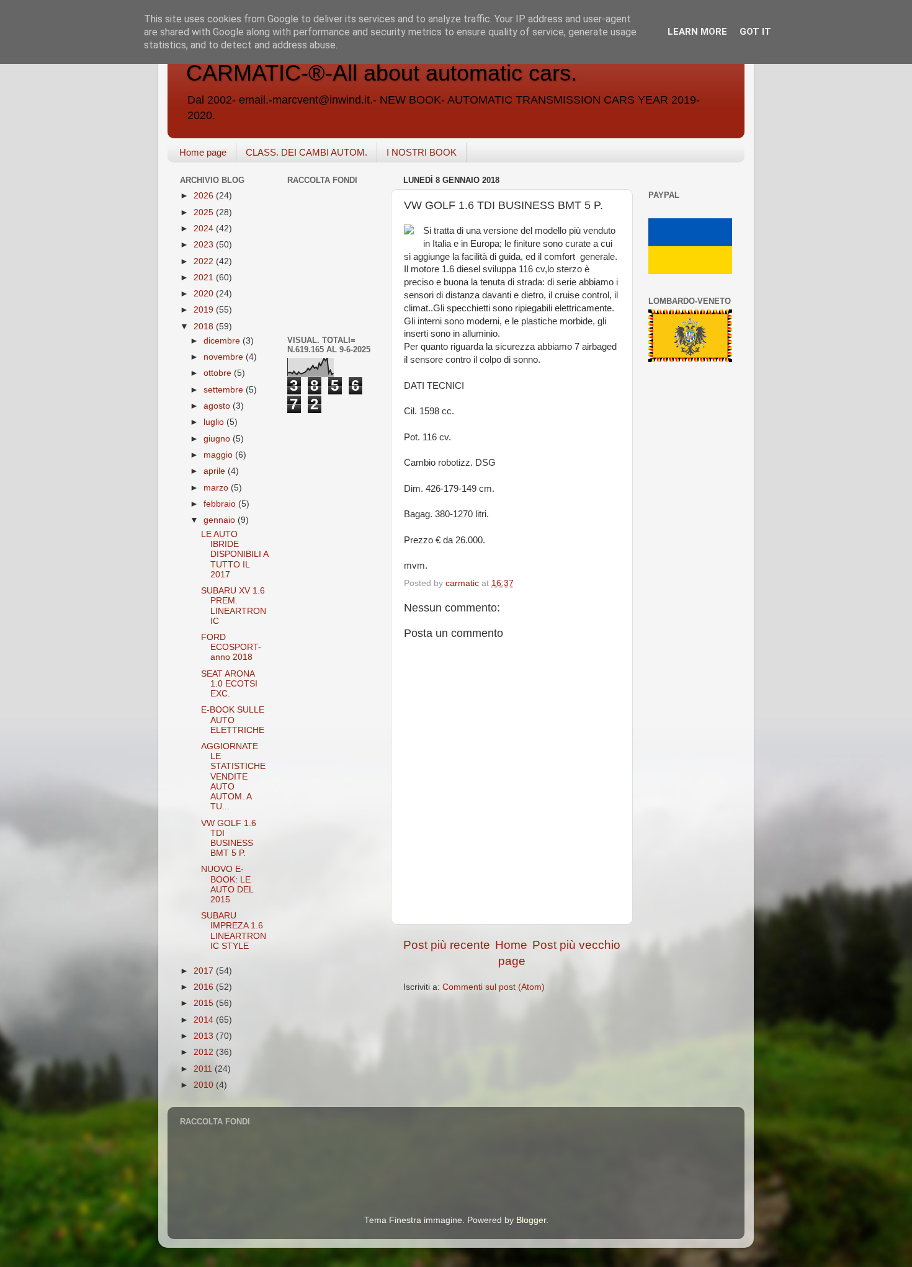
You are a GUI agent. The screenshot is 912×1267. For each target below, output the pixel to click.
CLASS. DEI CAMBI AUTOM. (306, 152)
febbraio (220, 504)
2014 (205, 1020)
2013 (205, 1036)
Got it (755, 31)
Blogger (531, 1220)
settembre (224, 389)
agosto (218, 406)
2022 (205, 261)
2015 (205, 1003)
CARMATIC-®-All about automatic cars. (381, 73)
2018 (205, 326)
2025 (205, 212)
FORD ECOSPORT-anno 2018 (231, 647)
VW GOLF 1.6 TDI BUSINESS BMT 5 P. (228, 838)
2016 (205, 987)
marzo (217, 487)
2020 (205, 293)
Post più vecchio (576, 944)
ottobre (218, 373)
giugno (218, 438)
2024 (205, 228)
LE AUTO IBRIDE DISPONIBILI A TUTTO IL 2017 (234, 554)
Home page (202, 152)
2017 (205, 971)
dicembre (223, 340)
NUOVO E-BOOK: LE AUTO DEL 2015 (227, 884)
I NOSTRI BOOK (422, 152)
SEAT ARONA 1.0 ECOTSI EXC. (229, 683)
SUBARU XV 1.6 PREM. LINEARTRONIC (233, 606)
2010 (205, 1085)
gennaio (220, 520)
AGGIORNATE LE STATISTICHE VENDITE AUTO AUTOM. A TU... (233, 776)
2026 (205, 195)
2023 (205, 244)
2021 (205, 277)
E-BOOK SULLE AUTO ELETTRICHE (232, 719)
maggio (219, 455)
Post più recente (446, 944)
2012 (205, 1052)
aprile (215, 471)
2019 (205, 309)
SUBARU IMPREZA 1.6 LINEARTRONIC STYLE (233, 931)
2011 (204, 1069)
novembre (224, 357)
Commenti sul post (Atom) (493, 987)
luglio (214, 422)
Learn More (697, 31)
